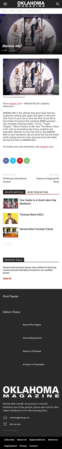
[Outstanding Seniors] (11, 338)
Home (4, 11)
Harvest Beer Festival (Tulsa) (36, 229)
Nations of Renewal (32, 351)
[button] (5, 4)
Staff (5, 50)
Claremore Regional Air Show (47, 180)
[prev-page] (5, 244)
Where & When (16, 11)
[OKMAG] (31, 392)
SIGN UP (7, 279)
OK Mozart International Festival (14, 180)
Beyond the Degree (32, 324)
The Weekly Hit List (33, 11)
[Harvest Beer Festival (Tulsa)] (10, 232)
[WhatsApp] (27, 161)
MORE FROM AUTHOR (37, 192)
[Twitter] (13, 161)
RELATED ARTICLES (14, 192)
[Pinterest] (20, 161)
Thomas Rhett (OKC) (31, 214)
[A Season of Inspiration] (11, 364)
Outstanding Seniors (32, 338)
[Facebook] (6, 161)
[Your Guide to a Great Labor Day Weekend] (10, 203)
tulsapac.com (15, 103)
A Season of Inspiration (34, 364)
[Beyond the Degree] (11, 325)
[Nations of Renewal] (11, 351)
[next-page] (10, 244)
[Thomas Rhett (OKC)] (10, 218)
